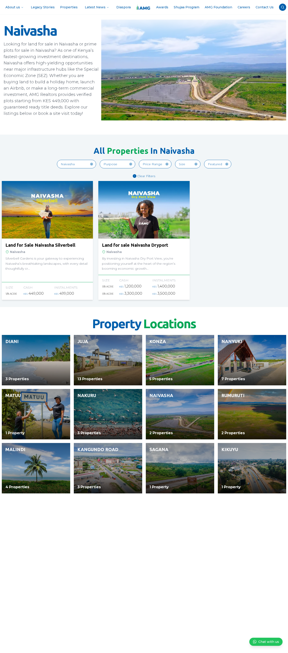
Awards (162, 7)
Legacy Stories (43, 7)
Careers (244, 7)
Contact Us (265, 7)
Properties (69, 7)
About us (12, 7)
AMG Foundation (218, 7)
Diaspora (123, 7)
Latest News (95, 7)
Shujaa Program (186, 7)
